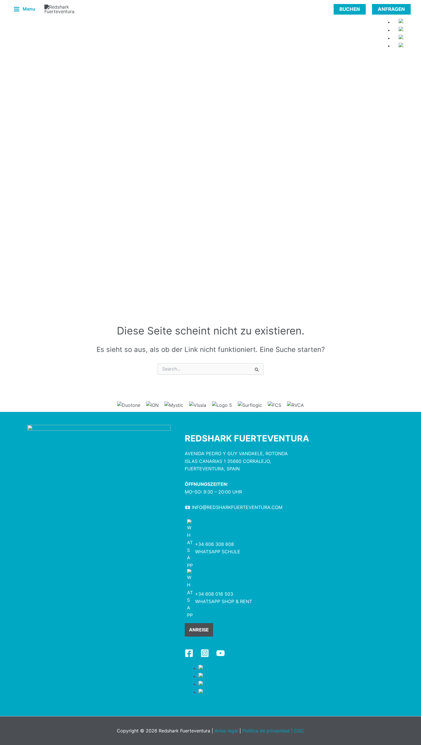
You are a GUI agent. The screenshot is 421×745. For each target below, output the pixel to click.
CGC (299, 731)
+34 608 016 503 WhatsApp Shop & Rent (223, 597)
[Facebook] (189, 653)
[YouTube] (220, 653)
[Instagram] (204, 653)
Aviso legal (226, 731)
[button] (349, 9)
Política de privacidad (266, 731)
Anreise (199, 630)
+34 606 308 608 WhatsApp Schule (217, 547)
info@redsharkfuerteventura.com (237, 507)
